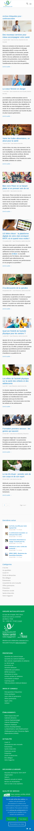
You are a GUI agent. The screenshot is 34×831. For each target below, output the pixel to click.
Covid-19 (5, 573)
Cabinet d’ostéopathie (11, 722)
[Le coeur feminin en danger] (17, 80)
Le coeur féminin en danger (14, 89)
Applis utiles (8, 701)
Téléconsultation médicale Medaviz (16, 683)
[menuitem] (26, 4)
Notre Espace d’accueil (12, 716)
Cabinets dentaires (11, 718)
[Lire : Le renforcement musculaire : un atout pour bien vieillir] (6, 533)
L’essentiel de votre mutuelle (13, 744)
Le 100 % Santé (9, 663)
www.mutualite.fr (21, 643)
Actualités (7, 739)
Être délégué (7, 578)
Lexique (7, 703)
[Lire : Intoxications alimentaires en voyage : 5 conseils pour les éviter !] (6, 540)
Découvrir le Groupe (12, 769)
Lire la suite (6, 67)
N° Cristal (18, 621)
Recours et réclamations (12, 781)
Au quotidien (7, 570)
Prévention (18, 241)
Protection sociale (8, 591)
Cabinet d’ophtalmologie (12, 720)
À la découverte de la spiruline (15, 288)
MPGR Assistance (10, 672)
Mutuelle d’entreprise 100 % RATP (15, 773)
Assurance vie (9, 665)
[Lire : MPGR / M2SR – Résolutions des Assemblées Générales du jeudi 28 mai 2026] (6, 554)
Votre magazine (8, 596)
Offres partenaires (8, 585)
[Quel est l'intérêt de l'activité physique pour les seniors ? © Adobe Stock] (17, 322)
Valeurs (7, 777)
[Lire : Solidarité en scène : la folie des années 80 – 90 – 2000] (6, 547)
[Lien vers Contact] (27, 828)
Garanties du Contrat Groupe (14, 656)
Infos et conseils (10, 689)
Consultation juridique (12, 678)
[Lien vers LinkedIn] (30, 828)
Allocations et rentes (11, 674)
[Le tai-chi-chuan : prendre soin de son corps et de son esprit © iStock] (17, 465)
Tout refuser (23, 819)
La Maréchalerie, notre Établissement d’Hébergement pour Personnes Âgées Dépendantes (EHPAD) (17, 731)
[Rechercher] (26, 4)
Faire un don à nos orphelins (14, 784)
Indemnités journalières (12, 670)
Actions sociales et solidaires (14, 676)
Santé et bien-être (18, 143)
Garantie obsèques (11, 667)
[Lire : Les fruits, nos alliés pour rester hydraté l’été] (6, 527)
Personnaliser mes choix (17, 824)
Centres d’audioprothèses (13, 727)
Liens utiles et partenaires (13, 696)
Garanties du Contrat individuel (15, 659)
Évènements (6, 580)
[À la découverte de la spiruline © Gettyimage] (17, 279)
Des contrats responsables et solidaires (17, 661)
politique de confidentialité (17, 810)
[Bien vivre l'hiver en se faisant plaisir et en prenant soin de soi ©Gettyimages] (17, 177)
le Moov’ (14, 254)
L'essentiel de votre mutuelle (20, 91)
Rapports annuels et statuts (13, 779)
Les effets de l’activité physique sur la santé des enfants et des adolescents (16, 380)
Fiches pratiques (10, 694)
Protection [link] (23, 449)
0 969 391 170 (10, 621)
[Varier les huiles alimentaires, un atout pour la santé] (17, 129)
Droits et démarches (18, 433)
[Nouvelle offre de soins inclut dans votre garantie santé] (17, 26)
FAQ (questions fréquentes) (13, 692)
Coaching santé (9, 681)
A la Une (16, 39)
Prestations (8, 653)
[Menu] (30, 4)
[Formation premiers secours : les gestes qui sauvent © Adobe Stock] (17, 420)
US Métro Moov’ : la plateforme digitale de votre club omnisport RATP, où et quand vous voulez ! (16, 236)
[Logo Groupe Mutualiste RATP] (14, 4)
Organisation (9, 775)
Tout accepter (11, 819)
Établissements (9, 712)
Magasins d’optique (11, 724)
